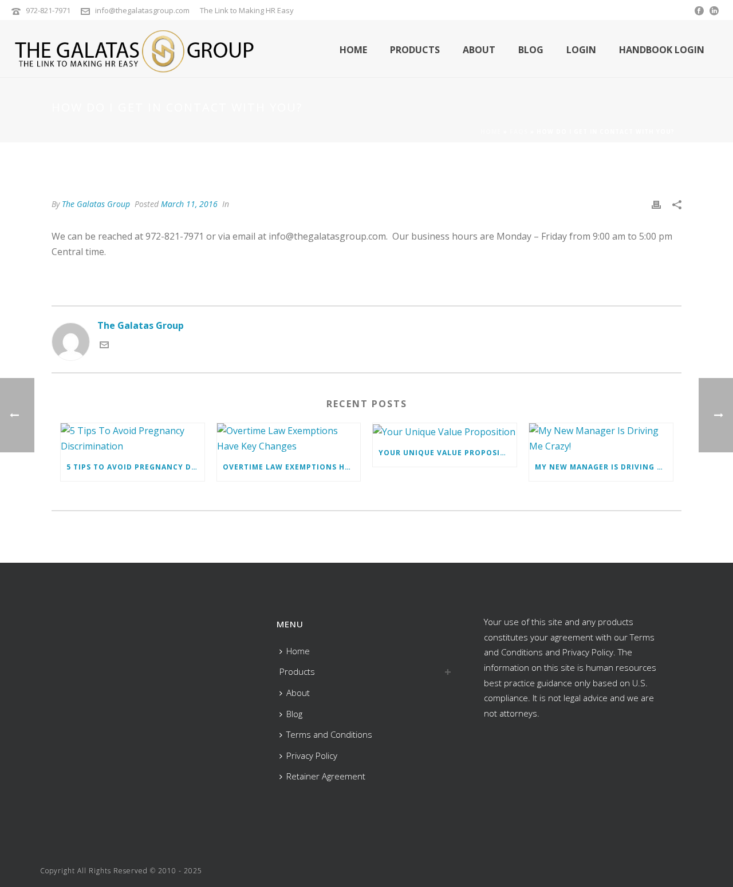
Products (415, 49)
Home (353, 49)
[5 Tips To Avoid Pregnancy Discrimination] (132, 438)
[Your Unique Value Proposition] (445, 431)
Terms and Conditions (329, 734)
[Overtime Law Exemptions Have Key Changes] (289, 438)
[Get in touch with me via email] (104, 346)
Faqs (519, 132)
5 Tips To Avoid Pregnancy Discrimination (135, 467)
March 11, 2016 (189, 203)
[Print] (656, 204)
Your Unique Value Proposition (448, 453)
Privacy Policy (311, 755)
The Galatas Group (96, 203)
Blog (530, 49)
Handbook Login (661, 49)
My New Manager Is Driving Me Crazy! (604, 467)
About (479, 49)
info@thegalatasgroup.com (142, 10)
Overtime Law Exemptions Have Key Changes (292, 467)
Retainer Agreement (325, 776)
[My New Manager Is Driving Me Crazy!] (601, 438)
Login (581, 49)
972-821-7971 (48, 10)
